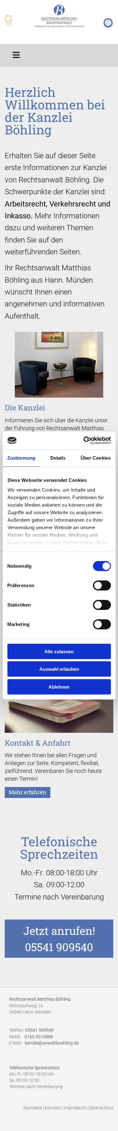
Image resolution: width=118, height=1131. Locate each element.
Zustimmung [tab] (21, 457)
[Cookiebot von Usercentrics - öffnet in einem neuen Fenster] (84, 440)
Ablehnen (59, 686)
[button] (16, 54)
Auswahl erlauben (59, 669)
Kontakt (53, 1108)
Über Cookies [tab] (96, 457)
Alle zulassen (59, 651)
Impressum (75, 1108)
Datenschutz (100, 1108)
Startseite (32, 1108)
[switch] (102, 585)
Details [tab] (58, 457)
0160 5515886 (39, 1036)
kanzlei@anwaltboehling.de (52, 1043)
